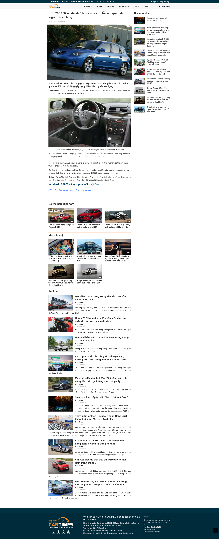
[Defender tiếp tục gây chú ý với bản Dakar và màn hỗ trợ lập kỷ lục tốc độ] (61, 271)
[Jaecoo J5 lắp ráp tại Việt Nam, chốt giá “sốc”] (60, 403)
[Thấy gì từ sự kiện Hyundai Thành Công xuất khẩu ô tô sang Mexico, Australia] (60, 422)
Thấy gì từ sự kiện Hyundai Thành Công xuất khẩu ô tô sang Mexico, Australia (101, 418)
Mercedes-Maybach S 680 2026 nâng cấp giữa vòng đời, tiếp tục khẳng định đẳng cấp (101, 380)
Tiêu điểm (87, 6)
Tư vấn (110, 6)
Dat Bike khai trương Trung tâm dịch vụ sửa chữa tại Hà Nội (100, 298)
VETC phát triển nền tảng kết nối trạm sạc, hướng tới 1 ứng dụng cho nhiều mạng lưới (100, 358)
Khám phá (124, 6)
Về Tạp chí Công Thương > (161, 2)
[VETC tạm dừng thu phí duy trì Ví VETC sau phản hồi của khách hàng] (61, 246)
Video (147, 6)
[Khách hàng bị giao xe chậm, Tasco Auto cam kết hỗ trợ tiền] (90, 246)
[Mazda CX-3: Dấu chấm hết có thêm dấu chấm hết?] (90, 215)
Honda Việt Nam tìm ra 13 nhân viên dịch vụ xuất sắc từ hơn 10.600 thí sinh (100, 320)
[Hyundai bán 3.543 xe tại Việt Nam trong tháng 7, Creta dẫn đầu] (60, 343)
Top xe (136, 6)
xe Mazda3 (86, 190)
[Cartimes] (54, 6)
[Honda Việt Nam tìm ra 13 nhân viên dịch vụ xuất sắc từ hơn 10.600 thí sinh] (60, 324)
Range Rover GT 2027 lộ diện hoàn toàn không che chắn (158, 90)
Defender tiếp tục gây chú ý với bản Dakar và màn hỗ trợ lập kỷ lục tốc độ (158, 100)
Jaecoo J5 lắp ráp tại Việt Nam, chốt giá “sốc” (101, 397)
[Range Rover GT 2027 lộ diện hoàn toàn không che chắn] (139, 90)
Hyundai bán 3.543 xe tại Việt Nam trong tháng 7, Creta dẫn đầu (102, 339)
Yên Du (53, 21)
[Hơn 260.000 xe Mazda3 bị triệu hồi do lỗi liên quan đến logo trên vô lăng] (89, 52)
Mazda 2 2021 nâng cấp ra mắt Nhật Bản (76, 184)
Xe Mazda (64, 190)
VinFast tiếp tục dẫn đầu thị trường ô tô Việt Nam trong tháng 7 (100, 461)
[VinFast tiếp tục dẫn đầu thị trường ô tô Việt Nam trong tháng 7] (60, 466)
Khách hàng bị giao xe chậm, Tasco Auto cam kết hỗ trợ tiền (158, 109)
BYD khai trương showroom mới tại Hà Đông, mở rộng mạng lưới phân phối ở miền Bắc (101, 483)
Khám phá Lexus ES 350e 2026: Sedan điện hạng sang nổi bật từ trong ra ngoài (100, 442)
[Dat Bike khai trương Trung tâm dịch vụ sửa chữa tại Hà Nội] (60, 303)
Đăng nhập (165, 6)
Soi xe (99, 6)
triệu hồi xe (75, 190)
